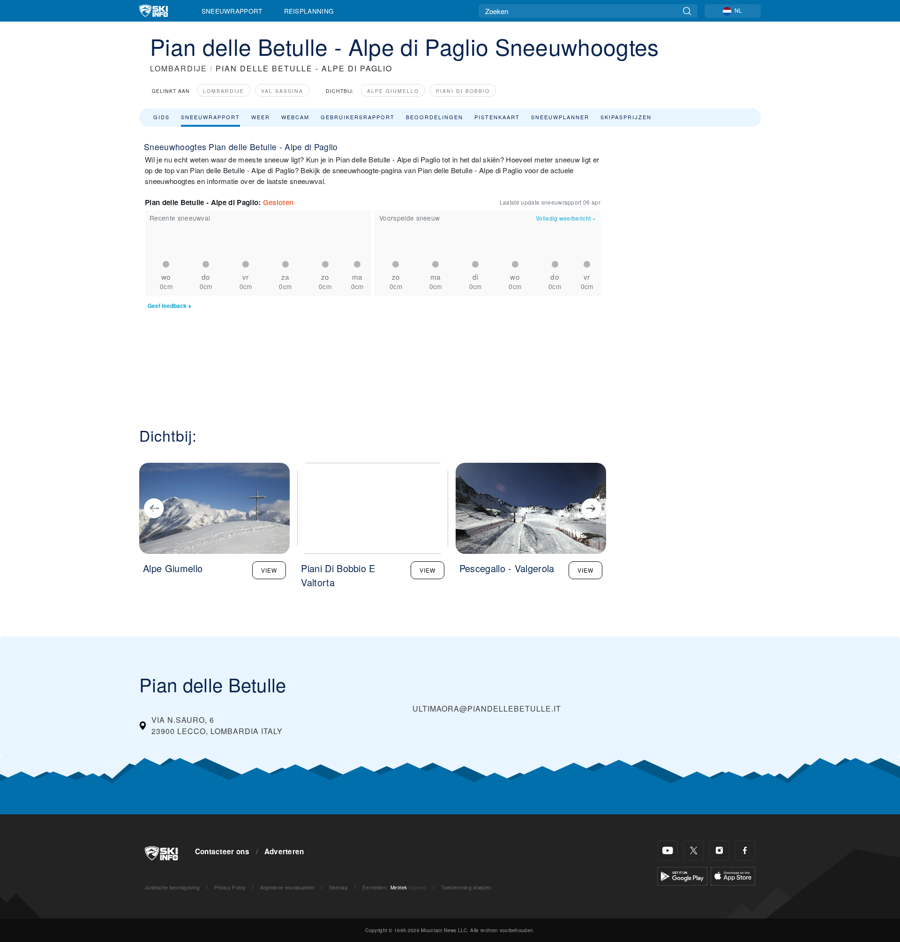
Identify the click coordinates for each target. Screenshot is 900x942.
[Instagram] (719, 851)
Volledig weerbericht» (566, 218)
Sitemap (338, 887)
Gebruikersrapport (358, 117)
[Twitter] (693, 851)
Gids (161, 117)
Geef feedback (167, 306)
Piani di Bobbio (463, 90)
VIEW (269, 570)
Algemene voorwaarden (287, 887)
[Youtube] (668, 851)
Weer (260, 117)
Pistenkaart (497, 117)
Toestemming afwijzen (466, 887)
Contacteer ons (222, 851)
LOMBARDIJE (178, 68)
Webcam (295, 117)
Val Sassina (282, 90)
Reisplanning (309, 10)
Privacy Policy (230, 887)
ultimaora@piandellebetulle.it (486, 708)
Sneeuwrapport (232, 10)
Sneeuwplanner (560, 117)
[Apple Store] (733, 875)
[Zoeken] (687, 11)
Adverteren (284, 851)
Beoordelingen (434, 117)
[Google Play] (682, 875)
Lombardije (223, 90)
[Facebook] (745, 851)
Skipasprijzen (626, 117)
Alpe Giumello (393, 90)
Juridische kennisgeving (172, 887)
